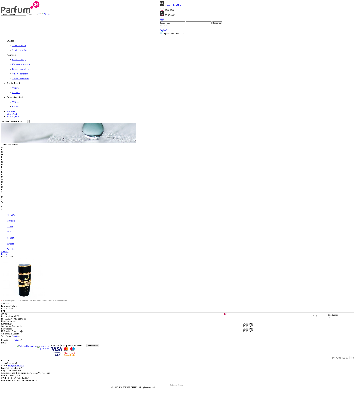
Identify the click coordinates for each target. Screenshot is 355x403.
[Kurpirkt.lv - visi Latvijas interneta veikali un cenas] (43, 348)
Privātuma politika (343, 357)
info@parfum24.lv (173, 5)
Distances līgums (176, 385)
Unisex (10, 226)
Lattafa (4, 254)
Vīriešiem (11, 221)
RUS (162, 20)
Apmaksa (11, 249)
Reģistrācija (165, 30)
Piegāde (10, 243)
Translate (48, 14)
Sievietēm (11, 215)
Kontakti (10, 238)
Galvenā (4, 251)
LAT (162, 17)
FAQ (9, 232)
